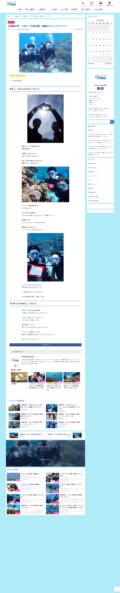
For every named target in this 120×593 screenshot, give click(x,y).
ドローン (90, 180)
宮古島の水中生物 (93, 196)
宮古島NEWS (91, 192)
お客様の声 (11, 22)
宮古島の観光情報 (93, 200)
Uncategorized (92, 167)
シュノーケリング (93, 175)
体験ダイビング (92, 184)
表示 (20, 80)
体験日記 (90, 188)
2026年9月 (108, 63)
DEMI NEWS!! (92, 163)
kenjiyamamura (79, 29)
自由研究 (90, 130)
